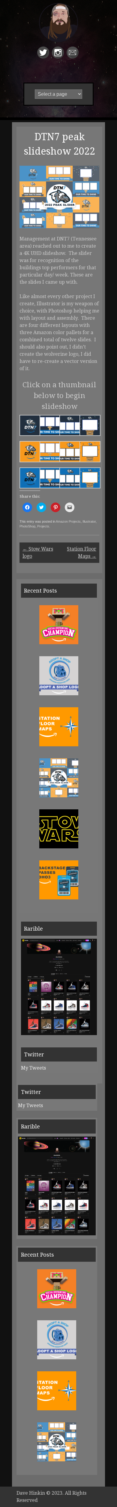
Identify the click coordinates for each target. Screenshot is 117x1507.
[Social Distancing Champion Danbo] (58, 642)
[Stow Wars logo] (58, 847)
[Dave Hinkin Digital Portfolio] (58, 28)
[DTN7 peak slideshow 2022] (58, 796)
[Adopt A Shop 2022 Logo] (58, 693)
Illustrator (89, 521)
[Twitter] (44, 57)
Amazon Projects (68, 521)
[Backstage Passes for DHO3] (58, 898)
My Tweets (33, 1068)
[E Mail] (73, 57)
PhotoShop (27, 526)
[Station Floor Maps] (58, 744)
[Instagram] (58, 57)
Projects (43, 526)
